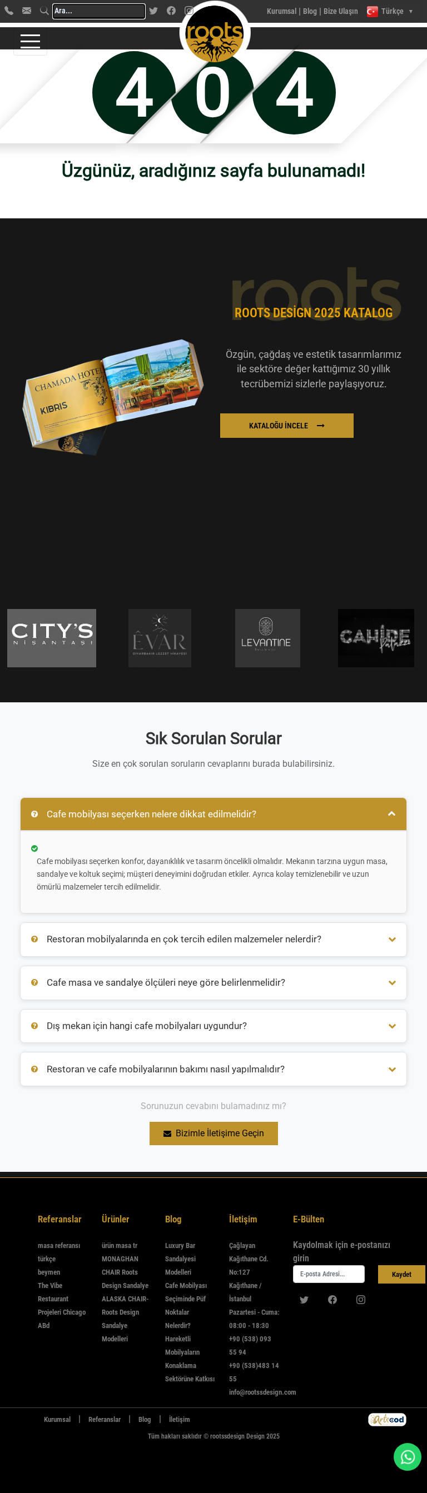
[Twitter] (153, 10)
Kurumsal (281, 11)
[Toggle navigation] (30, 41)
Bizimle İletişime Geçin (220, 1133)
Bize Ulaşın (341, 11)
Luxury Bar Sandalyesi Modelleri (180, 1258)
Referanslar (104, 1419)
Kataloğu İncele (278, 425)
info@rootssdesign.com (262, 1392)
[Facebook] (171, 10)
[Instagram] (360, 1299)
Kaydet (401, 1274)
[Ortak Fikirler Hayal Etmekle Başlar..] (387, 1419)
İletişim (179, 1419)
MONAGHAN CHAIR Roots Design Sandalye (125, 1272)
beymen (49, 1272)
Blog (310, 11)
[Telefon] (9, 10)
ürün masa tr (119, 1245)
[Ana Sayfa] (26, 1419)
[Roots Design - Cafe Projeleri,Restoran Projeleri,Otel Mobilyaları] (193, 11)
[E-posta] (26, 10)
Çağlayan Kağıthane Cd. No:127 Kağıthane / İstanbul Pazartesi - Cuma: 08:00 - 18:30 (254, 1285)
